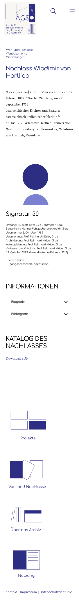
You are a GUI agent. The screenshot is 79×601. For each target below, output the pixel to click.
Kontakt (11, 592)
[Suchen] (53, 11)
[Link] (20, 18)
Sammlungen (16, 57)
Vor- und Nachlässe (20, 50)
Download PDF (17, 358)
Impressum (28, 592)
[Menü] (71, 11)
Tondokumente (17, 53)
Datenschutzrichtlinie (56, 592)
